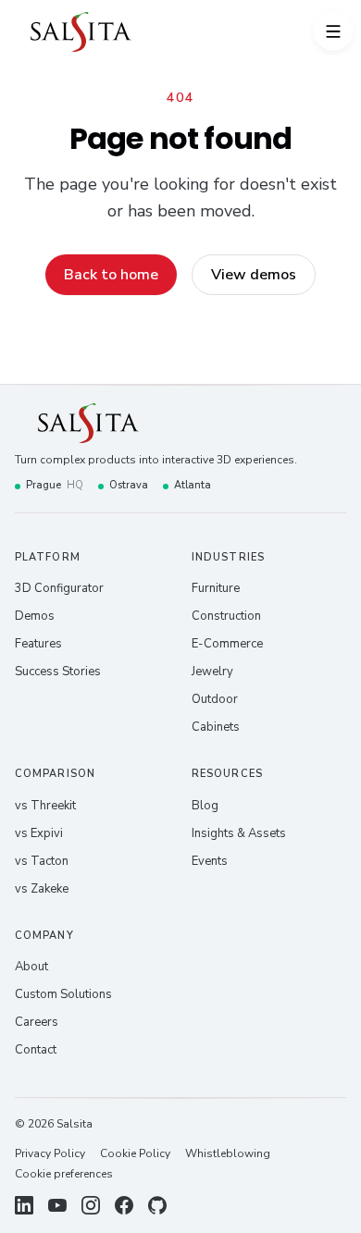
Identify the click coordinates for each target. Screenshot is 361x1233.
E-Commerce (227, 643)
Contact (35, 1050)
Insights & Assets (239, 833)
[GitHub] (157, 1205)
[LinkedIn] (24, 1205)
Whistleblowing (227, 1153)
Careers (36, 1022)
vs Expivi (39, 833)
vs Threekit (45, 805)
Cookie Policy (135, 1153)
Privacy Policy (50, 1153)
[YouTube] (57, 1205)
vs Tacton (41, 861)
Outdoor (215, 699)
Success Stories (58, 671)
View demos (253, 275)
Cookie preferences (64, 1173)
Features (38, 643)
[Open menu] (333, 31)
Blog (205, 805)
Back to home (111, 275)
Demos (35, 616)
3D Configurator (59, 588)
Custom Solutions (63, 994)
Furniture (216, 588)
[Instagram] (90, 1205)
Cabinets (216, 727)
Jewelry (212, 671)
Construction (226, 616)
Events (210, 861)
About (31, 966)
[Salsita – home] (81, 32)
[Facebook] (124, 1205)
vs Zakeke (41, 889)
